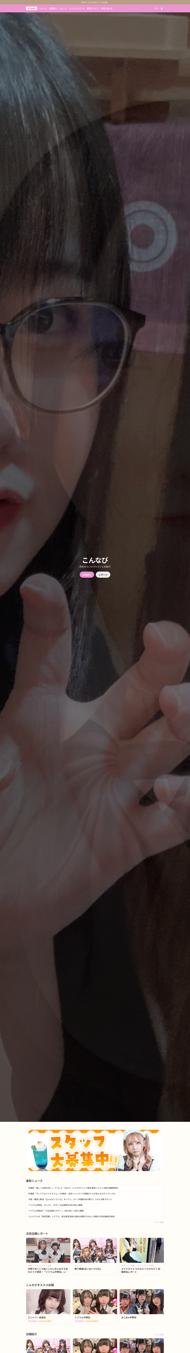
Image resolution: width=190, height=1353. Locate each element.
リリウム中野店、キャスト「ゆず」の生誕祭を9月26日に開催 (55, 1205)
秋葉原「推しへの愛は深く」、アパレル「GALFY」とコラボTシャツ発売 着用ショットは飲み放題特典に (73, 1187)
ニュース (43, 8)
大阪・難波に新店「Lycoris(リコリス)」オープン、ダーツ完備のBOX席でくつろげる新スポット (70, 1199)
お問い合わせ (107, 8)
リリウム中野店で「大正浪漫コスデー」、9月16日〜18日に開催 (56, 1210)
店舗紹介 (53, 8)
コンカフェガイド (77, 8)
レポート (63, 8)
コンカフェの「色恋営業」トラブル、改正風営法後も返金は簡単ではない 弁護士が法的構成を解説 (71, 1216)
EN (156, 8)
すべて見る (159, 1222)
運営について (93, 8)
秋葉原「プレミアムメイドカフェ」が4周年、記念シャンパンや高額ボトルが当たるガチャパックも (71, 1193)
